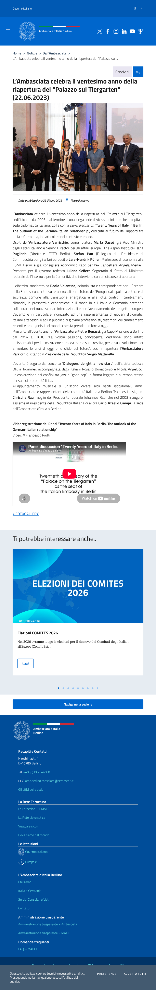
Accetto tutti (135, 973)
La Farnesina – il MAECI (34, 808)
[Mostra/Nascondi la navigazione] (8, 30)
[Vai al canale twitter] (99, 30)
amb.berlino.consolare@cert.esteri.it (49, 780)
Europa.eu (31, 861)
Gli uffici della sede (30, 789)
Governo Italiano (22, 8)
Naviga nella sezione (78, 704)
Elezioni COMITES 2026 (37, 633)
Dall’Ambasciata (54, 53)
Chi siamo (24, 881)
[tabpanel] (78, 616)
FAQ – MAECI (27, 949)
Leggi (28, 663)
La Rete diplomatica (31, 817)
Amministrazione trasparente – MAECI (44, 932)
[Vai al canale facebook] (107, 30)
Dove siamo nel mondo (33, 835)
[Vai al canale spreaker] (139, 30)
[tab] (58, 688)
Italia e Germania (29, 890)
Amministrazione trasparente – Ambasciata (47, 924)
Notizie (32, 53)
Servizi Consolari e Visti (33, 899)
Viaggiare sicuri (28, 826)
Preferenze (107, 973)
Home (17, 53)
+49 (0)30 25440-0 (36, 772)
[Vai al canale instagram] (115, 30)
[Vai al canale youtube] (131, 30)
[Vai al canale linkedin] (123, 30)
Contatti (23, 908)
